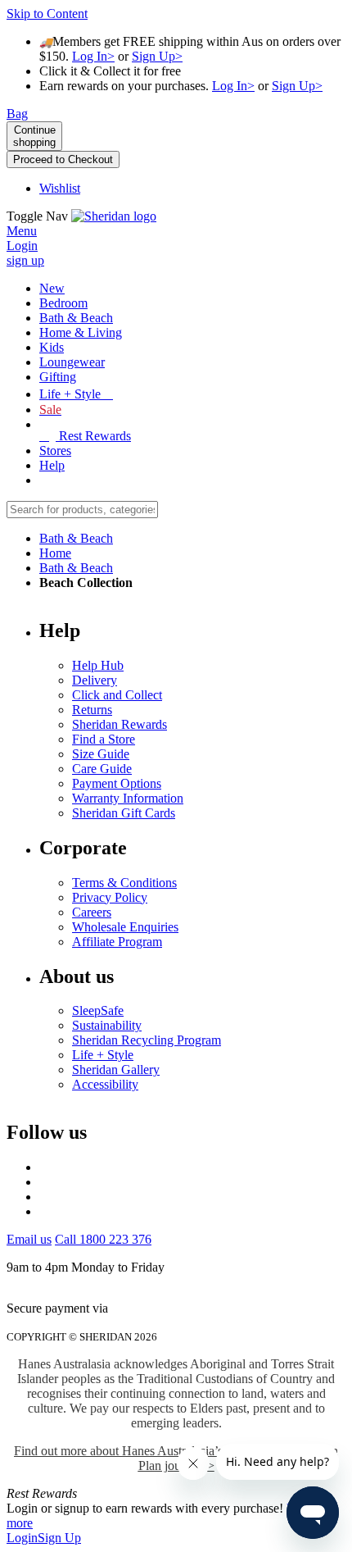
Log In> (93, 56)
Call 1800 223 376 (103, 1239)
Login (22, 1538)
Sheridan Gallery (116, 1069)
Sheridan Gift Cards (123, 813)
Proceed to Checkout (63, 159)
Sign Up (59, 1538)
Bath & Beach (76, 538)
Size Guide (100, 754)
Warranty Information (127, 798)
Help (52, 465)
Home (55, 553)
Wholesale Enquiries (125, 927)
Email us (29, 1239)
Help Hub (98, 665)
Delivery (94, 680)
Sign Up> (157, 56)
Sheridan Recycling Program (146, 1040)
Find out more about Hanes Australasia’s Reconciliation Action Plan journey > (176, 1458)
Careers (91, 912)
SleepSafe (98, 1010)
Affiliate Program (117, 942)
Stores (55, 450)
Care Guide (102, 769)
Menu (22, 231)
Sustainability (107, 1025)
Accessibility (105, 1084)
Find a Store (103, 739)
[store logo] (113, 216)
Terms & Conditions (124, 883)
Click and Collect (117, 695)
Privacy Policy (109, 897)
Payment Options (116, 783)
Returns (92, 710)
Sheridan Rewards (119, 724)
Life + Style (102, 1055)
